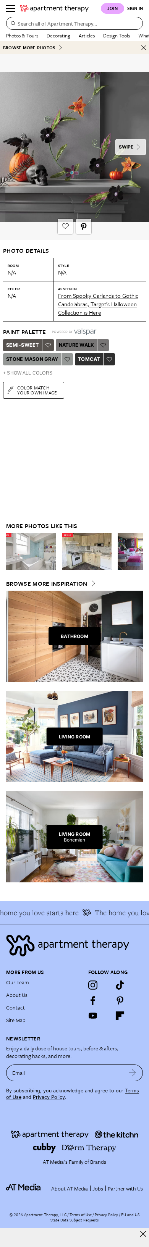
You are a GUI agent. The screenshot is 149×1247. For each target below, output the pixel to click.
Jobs (97, 1188)
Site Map (16, 1020)
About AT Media (69, 1188)
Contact (15, 1007)
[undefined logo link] (54, 8)
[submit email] (132, 1072)
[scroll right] (137, 551)
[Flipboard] (120, 1015)
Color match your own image (37, 390)
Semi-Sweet (22, 345)
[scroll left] (12, 551)
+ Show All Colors (27, 373)
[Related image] (31, 551)
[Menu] (10, 8)
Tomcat (89, 359)
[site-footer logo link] (23, 1188)
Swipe (126, 147)
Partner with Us (125, 1188)
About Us (17, 995)
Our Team (17, 982)
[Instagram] (92, 985)
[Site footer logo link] (74, 945)
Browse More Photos (29, 47)
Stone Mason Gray (32, 359)
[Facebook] (92, 1000)
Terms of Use (81, 1214)
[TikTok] (120, 985)
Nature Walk (76, 345)
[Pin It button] (83, 226)
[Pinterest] (120, 1000)
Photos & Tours (22, 35)
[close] (143, 1234)
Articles (87, 35)
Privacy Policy (49, 1097)
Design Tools (116, 35)
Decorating (58, 35)
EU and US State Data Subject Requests (94, 1217)
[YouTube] (92, 1015)
